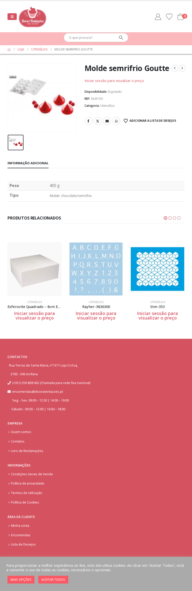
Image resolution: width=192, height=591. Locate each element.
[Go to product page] (34, 269)
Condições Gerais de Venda (32, 474)
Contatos (17, 441)
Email (107, 121)
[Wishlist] (169, 17)
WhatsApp (116, 121)
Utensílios (107, 106)
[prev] (174, 68)
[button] (12, 16)
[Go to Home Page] (9, 49)
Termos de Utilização (26, 493)
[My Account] (158, 17)
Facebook (88, 121)
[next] (182, 68)
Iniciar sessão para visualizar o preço (114, 80)
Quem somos (21, 432)
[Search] (121, 37)
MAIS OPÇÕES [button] (21, 579)
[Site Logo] (32, 16)
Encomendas (20, 535)
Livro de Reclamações (27, 451)
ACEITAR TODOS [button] (53, 579)
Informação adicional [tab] (28, 163)
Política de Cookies (25, 502)
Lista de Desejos (23, 544)
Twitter (98, 121)
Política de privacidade (27, 483)
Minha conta (20, 526)
